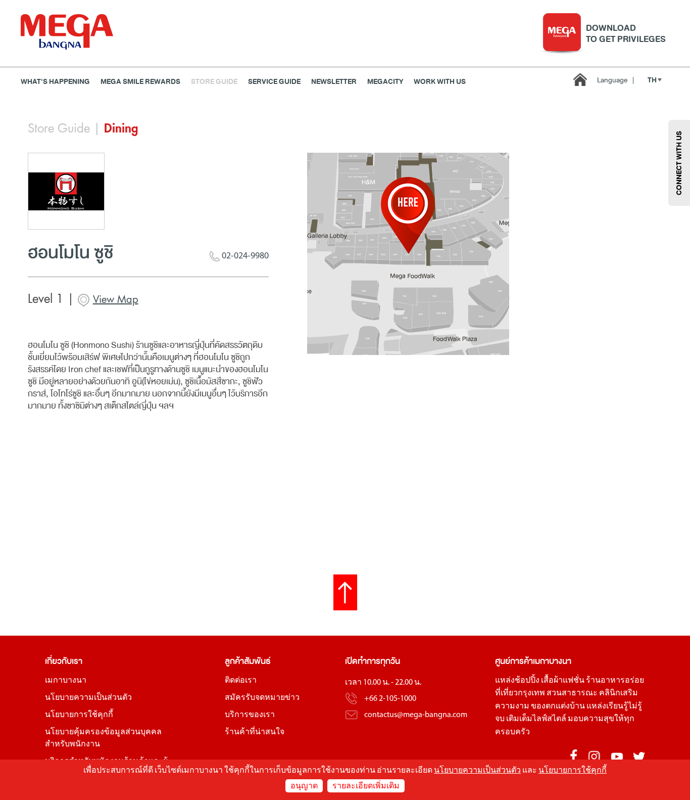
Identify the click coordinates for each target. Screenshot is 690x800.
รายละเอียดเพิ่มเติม (366, 786)
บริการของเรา (250, 715)
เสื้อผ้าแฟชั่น (562, 681)
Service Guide (274, 81)
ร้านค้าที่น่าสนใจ (254, 732)
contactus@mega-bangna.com (415, 715)
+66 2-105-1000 (390, 699)
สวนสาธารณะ (572, 693)
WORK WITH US (440, 81)
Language (615, 80)
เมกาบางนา (65, 681)
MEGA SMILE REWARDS (140, 81)
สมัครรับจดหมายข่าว (262, 698)
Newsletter (334, 81)
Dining (121, 128)
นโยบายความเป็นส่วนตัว (88, 698)
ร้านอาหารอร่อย (615, 681)
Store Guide (214, 81)
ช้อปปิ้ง (527, 681)
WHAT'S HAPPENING (55, 81)
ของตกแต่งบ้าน (558, 706)
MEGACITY (385, 81)
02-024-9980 (244, 256)
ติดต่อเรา (241, 681)
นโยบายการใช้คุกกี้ (79, 715)
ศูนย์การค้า (514, 661)
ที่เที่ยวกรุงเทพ (520, 693)
